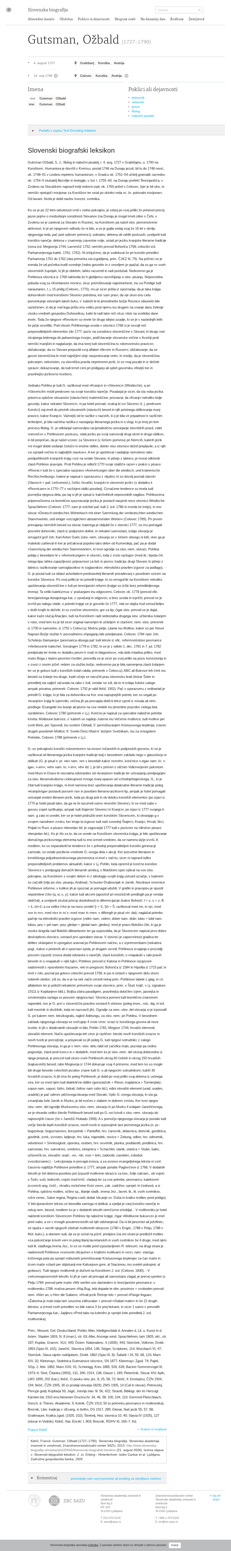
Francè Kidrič (37, 1430)
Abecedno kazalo (41, 19)
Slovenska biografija (48, 10)
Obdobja (66, 19)
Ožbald (61, 98)
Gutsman (46, 98)
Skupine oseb (125, 19)
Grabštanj (87, 63)
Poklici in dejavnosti (94, 19)
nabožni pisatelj (143, 116)
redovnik (138, 102)
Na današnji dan (153, 19)
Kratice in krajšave (154, 1429)
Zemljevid (196, 19)
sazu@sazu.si (112, 1521)
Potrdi (174, 1545)
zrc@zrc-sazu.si (168, 1521)
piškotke (93, 1545)
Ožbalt (60, 104)
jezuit (135, 106)
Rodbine (177, 19)
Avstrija (119, 63)
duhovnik (138, 97)
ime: (32, 104)
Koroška (104, 63)
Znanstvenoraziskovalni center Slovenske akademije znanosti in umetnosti (175, 1499)
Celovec (86, 75)
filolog (136, 111)
